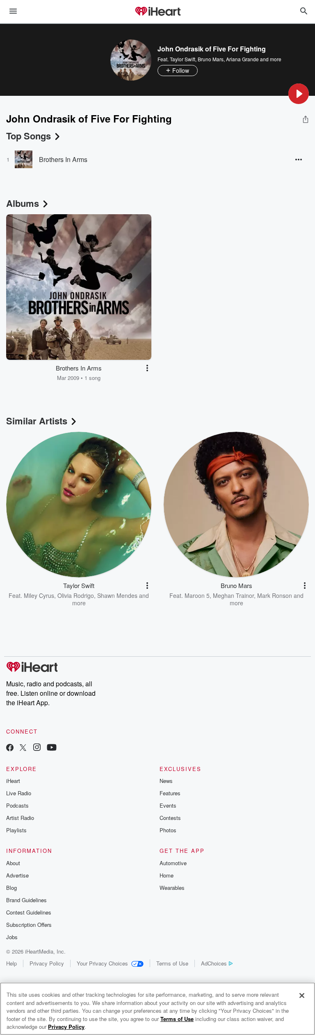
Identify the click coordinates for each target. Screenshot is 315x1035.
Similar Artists (36, 420)
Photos (168, 830)
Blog (11, 887)
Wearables (172, 887)
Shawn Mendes (117, 595)
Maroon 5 (197, 595)
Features (170, 793)
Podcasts (17, 805)
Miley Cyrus (39, 595)
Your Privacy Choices (102, 963)
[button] (298, 93)
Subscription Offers (29, 924)
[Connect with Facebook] (10, 748)
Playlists (16, 830)
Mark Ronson (274, 595)
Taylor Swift (182, 59)
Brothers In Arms (63, 159)
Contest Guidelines (28, 912)
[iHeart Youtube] (52, 748)
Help (11, 963)
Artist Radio (20, 818)
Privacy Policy (47, 963)
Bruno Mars (211, 59)
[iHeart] (157, 12)
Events (168, 805)
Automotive (173, 863)
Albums (22, 203)
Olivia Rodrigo (75, 595)
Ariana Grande (242, 59)
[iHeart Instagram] (37, 748)
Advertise (17, 875)
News (166, 781)
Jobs (12, 937)
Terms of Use (172, 963)
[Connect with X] (23, 748)
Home (166, 875)
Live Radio (18, 793)
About (13, 863)
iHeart (13, 781)
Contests (170, 818)
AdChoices (214, 963)
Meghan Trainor (233, 595)
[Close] (302, 995)
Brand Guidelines (26, 900)
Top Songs (28, 135)
